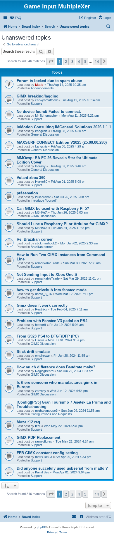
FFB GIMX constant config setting (47, 453)
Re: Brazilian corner (35, 239)
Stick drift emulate (33, 351)
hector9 (40, 324)
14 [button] (97, 61)
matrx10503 (43, 457)
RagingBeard (44, 371)
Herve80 (41, 181)
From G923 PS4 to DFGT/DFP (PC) (48, 336)
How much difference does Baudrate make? (56, 367)
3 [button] (72, 61)
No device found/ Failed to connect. (49, 111)
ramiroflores (43, 441)
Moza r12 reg (28, 422)
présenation (27, 193)
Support (36, 103)
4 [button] (79, 61)
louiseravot (43, 197)
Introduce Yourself (43, 200)
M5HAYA (41, 212)
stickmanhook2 (46, 243)
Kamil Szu (42, 472)
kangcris (41, 131)
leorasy (40, 166)
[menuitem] (15, 17)
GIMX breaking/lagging (37, 96)
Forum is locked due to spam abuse (49, 81)
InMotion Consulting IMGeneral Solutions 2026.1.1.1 (64, 127)
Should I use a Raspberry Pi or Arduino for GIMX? (62, 224)
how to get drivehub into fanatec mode (52, 290)
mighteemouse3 (46, 410)
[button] (50, 61)
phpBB (41, 527)
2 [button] (66, 61)
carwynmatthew (46, 100)
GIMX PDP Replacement (38, 437)
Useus (39, 340)
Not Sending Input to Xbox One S (47, 274)
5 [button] (85, 61)
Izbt (37, 426)
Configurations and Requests (51, 414)
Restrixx (41, 309)
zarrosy (40, 391)
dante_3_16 (43, 294)
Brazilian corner (42, 246)
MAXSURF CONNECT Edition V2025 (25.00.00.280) (62, 142)
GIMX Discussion (43, 216)
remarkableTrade (47, 263)
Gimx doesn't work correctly (42, 305)
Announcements (42, 88)
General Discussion (45, 134)
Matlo (39, 84)
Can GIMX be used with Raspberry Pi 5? (53, 208)
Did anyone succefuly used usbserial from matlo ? (62, 468)
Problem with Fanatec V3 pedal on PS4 (52, 321)
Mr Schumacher (46, 115)
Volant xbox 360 (31, 177)
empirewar (42, 355)
